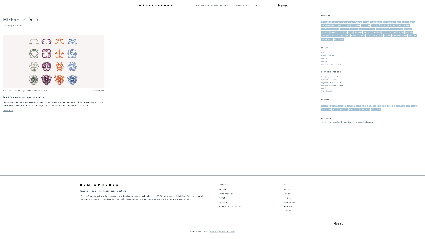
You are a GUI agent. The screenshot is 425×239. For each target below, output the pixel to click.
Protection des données (227, 232)
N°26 (45, 90)
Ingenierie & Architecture (32, 90)
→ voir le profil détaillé (13, 25)
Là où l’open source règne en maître (23, 97)
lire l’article (8, 110)
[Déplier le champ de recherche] (256, 5)
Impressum (214, 232)
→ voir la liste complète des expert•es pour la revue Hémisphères (347, 122)
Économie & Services (11, 90)
